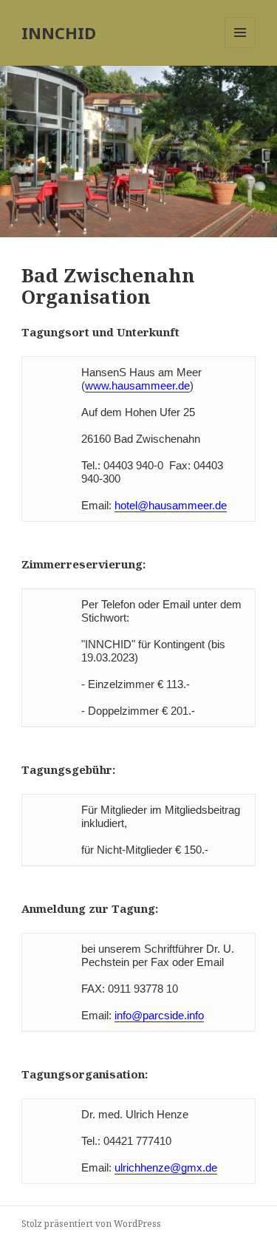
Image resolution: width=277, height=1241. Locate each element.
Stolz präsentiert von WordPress (91, 1223)
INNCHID (58, 32)
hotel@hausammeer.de (170, 505)
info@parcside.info (159, 1015)
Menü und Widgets (240, 47)
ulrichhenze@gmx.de (165, 1167)
